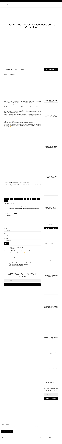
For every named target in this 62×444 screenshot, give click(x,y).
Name (6, 228)
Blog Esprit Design (24, 110)
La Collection (30, 110)
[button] (6, 4)
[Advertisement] (31, 15)
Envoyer (6, 243)
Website (6, 238)
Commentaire (8, 215)
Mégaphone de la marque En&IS (20, 187)
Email (5, 233)
